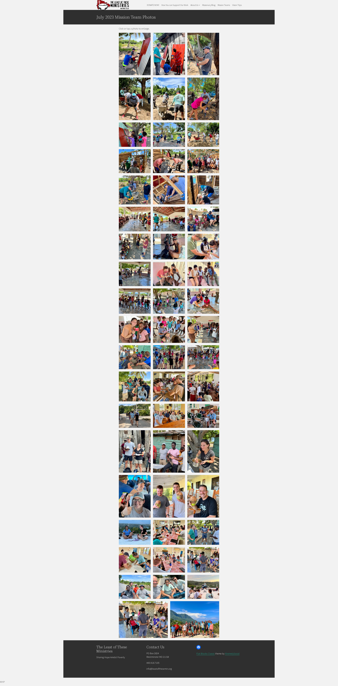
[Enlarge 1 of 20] (147, 407)
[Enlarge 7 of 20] (147, 478)
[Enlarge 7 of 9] (147, 179)
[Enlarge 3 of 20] (215, 407)
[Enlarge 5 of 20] (181, 433)
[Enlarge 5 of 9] (181, 152)
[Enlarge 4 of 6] (147, 81)
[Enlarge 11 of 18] (181, 292)
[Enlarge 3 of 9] (215, 126)
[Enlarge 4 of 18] (147, 237)
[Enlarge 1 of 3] (147, 375)
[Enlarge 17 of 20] (181, 578)
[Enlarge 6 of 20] (215, 433)
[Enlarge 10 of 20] (147, 523)
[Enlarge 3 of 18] (215, 210)
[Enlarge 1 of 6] (147, 36)
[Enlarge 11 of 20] (181, 523)
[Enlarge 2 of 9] (181, 126)
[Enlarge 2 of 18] (181, 210)
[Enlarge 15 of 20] (215, 550)
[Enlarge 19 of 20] (164, 604)
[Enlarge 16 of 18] (147, 348)
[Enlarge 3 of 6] (215, 36)
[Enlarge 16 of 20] (147, 578)
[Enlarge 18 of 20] (215, 578)
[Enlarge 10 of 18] (147, 292)
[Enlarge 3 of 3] (215, 375)
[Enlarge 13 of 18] (147, 319)
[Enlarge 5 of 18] (181, 237)
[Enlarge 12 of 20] (215, 523)
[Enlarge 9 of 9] (215, 179)
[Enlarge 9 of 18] (215, 265)
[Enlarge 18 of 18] (215, 348)
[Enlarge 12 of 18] (215, 292)
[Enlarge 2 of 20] (181, 407)
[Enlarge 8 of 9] (181, 179)
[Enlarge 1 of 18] (147, 210)
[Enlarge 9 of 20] (215, 478)
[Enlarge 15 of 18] (215, 319)
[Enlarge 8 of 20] (181, 478)
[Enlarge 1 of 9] (147, 126)
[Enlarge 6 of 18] (215, 237)
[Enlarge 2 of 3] (181, 375)
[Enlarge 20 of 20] (215, 604)
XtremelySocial (232, 653)
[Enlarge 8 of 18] (181, 265)
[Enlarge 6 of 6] (215, 81)
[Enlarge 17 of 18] (181, 348)
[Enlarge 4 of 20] (147, 433)
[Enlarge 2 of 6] (181, 36)
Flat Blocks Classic (205, 653)
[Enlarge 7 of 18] (147, 265)
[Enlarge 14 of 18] (181, 319)
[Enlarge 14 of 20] (181, 550)
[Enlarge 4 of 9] (147, 152)
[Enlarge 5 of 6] (181, 81)
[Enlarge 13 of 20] (147, 550)
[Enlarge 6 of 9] (215, 152)
